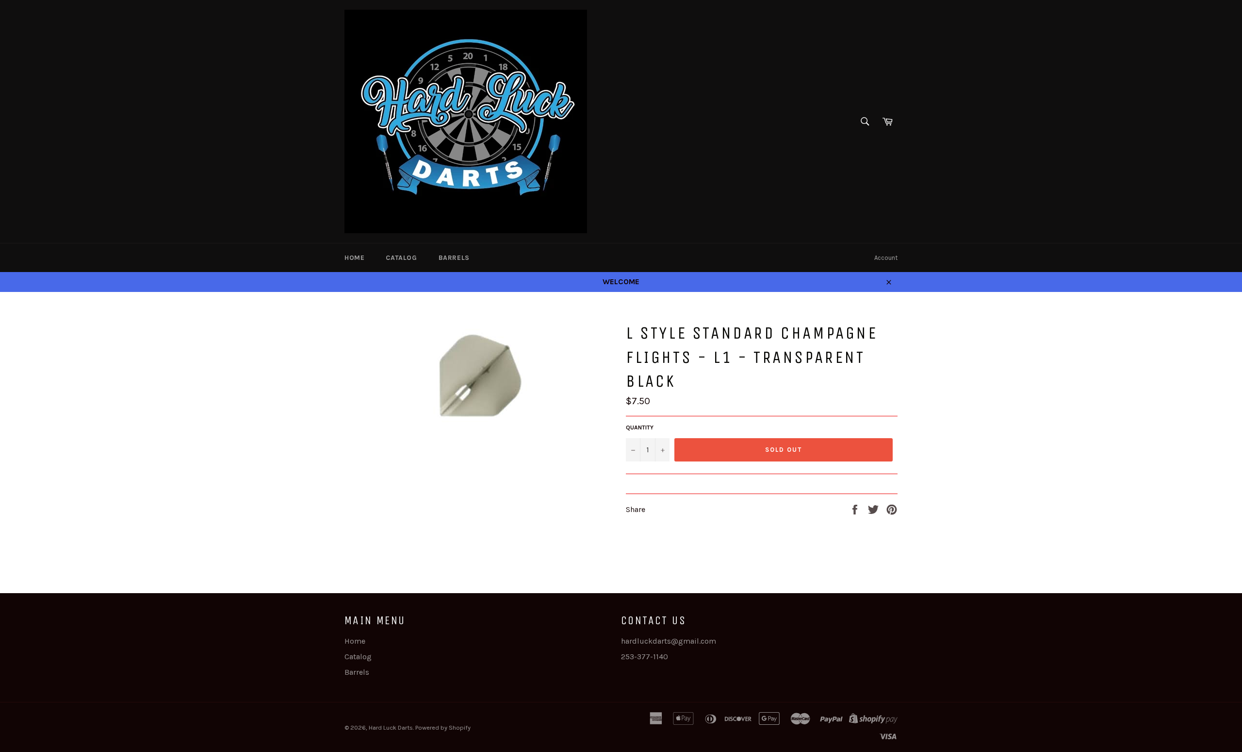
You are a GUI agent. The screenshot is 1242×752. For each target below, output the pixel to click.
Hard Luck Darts (391, 727)
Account (886, 257)
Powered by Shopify (443, 727)
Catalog (401, 258)
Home (354, 258)
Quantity (640, 427)
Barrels (454, 258)
